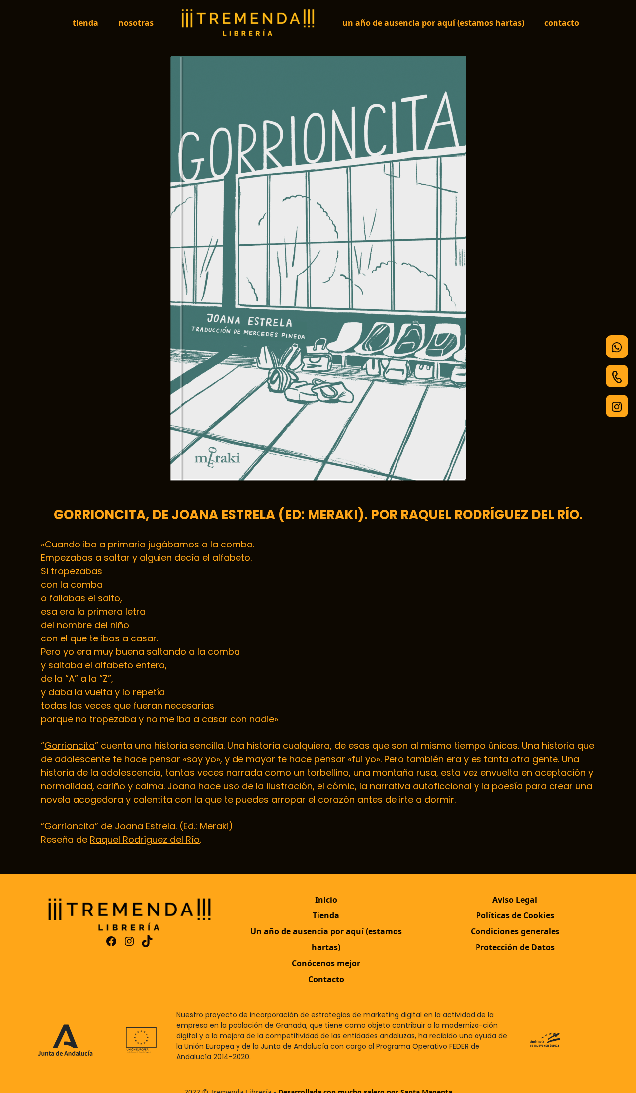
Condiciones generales (515, 931)
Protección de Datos (515, 947)
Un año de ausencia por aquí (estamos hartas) (433, 22)
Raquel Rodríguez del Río (145, 839)
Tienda (85, 22)
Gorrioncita (69, 745)
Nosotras (136, 22)
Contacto (561, 22)
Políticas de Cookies (515, 915)
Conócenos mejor (326, 963)
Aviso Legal (514, 899)
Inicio (326, 899)
